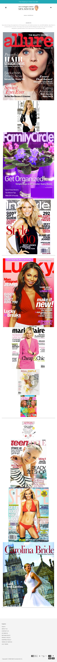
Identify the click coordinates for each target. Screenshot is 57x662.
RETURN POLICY (6, 635)
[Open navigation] (5, 7)
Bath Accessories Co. (17, 659)
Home (25, 15)
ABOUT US (4, 628)
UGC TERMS (5, 644)
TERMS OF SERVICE (7, 642)
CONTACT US (5, 631)
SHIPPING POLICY (6, 639)
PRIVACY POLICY (6, 637)
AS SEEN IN (5, 633)
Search (3, 626)
